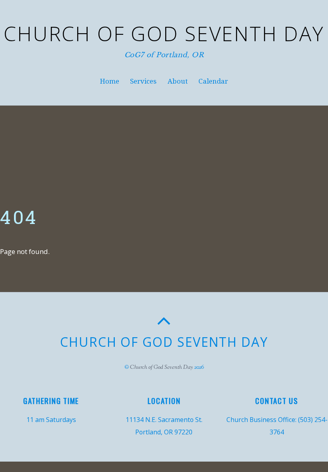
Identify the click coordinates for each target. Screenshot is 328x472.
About (178, 81)
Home (109, 81)
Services (143, 81)
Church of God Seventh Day (161, 367)
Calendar (213, 81)
